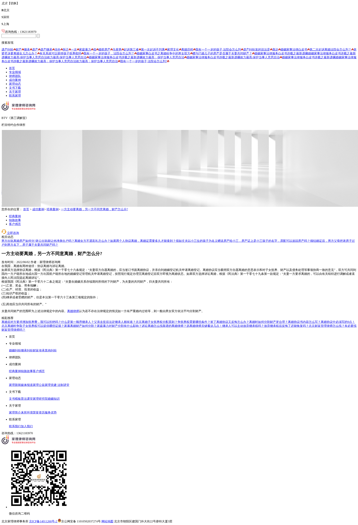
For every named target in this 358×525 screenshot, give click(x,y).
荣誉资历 (39, 412)
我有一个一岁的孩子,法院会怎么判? (143, 61)
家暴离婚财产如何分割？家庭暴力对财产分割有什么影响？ (103, 325)
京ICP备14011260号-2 (43, 521)
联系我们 (15, 426)
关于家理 (15, 91)
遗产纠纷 (7, 49)
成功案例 (15, 79)
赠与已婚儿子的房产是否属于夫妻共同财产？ (222, 53)
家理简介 (15, 412)
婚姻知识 (54, 398)
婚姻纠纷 (15, 350)
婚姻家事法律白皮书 (293, 49)
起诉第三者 (131, 49)
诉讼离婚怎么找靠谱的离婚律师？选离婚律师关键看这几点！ (182, 325)
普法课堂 (27, 398)
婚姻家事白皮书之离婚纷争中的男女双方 (163, 53)
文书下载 (15, 87)
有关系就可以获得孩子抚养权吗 (60, 53)
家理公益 (39, 384)
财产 (19, 49)
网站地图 (107, 521)
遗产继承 (46, 49)
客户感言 (15, 224)
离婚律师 (73, 311)
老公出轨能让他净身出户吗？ (55, 240)
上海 (5, 24)
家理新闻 (15, 384)
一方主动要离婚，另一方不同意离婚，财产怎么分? (94, 209)
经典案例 (53, 209)
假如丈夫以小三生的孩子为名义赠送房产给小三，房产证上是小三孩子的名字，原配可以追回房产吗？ (243, 240)
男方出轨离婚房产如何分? (18, 240)
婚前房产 (104, 49)
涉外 (57, 49)
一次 (74, 49)
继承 (27, 49)
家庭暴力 (85, 49)
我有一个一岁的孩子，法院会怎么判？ (109, 53)
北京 (5, 10)
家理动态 (15, 83)
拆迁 (66, 49)
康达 (275, 49)
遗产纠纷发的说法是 (256, 49)
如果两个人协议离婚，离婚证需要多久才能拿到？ (143, 240)
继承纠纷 (27, 350)
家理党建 (51, 384)
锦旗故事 (15, 220)
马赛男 (117, 49)
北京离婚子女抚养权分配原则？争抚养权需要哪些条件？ (173, 321)
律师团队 (15, 76)
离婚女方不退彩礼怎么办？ (92, 240)
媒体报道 (27, 384)
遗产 (35, 49)
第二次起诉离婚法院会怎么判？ (330, 49)
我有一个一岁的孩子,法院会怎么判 (218, 49)
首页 (12, 68)
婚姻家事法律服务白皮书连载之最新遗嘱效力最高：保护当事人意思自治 (136, 57)
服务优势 (51, 412)
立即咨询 (12, 233)
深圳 (5, 17)
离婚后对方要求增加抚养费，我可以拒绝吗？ (31, 321)
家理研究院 (40, 398)
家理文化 (173, 49)
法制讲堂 (63, 384)
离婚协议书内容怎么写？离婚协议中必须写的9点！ (321, 321)
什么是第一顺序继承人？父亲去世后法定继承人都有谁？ (98, 321)
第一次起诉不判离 (153, 49)
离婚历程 (187, 49)
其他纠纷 (51, 350)
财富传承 (39, 350)
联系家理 (15, 95)
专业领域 (15, 72)
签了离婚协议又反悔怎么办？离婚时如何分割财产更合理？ (249, 321)
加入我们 (27, 426)
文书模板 (15, 398)
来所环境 (27, 412)
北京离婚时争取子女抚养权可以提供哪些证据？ (32, 325)
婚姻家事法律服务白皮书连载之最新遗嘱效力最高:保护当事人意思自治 (233, 57)
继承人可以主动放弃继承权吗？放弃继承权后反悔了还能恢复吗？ (265, 325)
